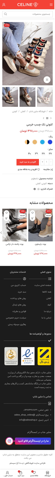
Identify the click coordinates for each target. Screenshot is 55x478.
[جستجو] (5, 14)
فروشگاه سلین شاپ (37, 111)
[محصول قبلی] (51, 118)
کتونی (14, 111)
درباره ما (47, 311)
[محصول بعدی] (43, 118)
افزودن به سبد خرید (28, 162)
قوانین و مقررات (19, 311)
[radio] (50, 142)
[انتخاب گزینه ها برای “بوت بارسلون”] (32, 218)
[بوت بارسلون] (40, 225)
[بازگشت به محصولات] (47, 118)
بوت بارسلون (40, 244)
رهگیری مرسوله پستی (17, 324)
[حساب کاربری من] (4, 5)
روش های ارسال (19, 304)
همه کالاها (46, 292)
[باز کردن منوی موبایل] (51, 5)
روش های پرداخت (18, 298)
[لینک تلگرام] (35, 189)
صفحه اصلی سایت (42, 285)
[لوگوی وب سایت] (27, 4)
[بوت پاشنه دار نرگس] (14, 225)
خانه (51, 111)
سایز (51, 149)
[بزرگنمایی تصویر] (47, 79)
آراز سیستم (14, 463)
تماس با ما (46, 317)
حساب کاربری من (18, 285)
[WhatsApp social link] (38, 189)
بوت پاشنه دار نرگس (15, 244)
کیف (49, 304)
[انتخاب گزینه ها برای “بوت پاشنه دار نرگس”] (6, 218)
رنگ (51, 136)
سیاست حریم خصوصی (16, 317)
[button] (50, 54)
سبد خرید (22, 292)
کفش (23, 111)
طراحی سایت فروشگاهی (35, 463)
